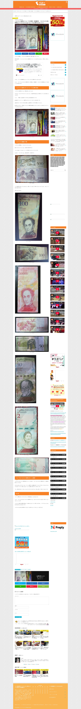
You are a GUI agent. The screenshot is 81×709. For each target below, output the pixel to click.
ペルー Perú (52, 64)
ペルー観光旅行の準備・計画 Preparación (57, 69)
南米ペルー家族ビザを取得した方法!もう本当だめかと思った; (60, 131)
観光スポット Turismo (54, 74)
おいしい (63, 157)
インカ (63, 158)
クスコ (54, 159)
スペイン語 (52, 160)
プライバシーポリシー (53, 691)
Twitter (30, 664)
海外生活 (60, 165)
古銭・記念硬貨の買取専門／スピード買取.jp (22, 551)
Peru (55, 157)
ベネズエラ (23, 569)
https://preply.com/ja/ (53, 531)
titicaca (60, 157)
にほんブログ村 (17, 528)
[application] (58, 455)
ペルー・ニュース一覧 (53, 694)
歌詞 (55, 165)
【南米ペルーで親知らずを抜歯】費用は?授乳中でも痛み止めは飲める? (60, 113)
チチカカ (63, 160)
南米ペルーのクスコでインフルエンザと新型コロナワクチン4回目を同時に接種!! (60, 109)
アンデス (60, 158)
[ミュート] (62, 454)
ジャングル (62, 159)
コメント (16, 596)
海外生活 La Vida (18, 569)
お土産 (54, 158)
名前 (16, 605)
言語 (55, 166)
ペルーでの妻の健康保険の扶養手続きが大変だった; (60, 122)
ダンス (60, 160)
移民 (29, 569)
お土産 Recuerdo (55, 704)
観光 (62, 165)
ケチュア (57, 159)
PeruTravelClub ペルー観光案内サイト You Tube (40, 8)
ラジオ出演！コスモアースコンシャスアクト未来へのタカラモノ (60, 135)
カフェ (51, 159)
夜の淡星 (51, 505)
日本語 (51, 165)
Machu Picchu (52, 157)
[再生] (51, 454)
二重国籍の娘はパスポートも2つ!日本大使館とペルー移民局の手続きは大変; (60, 126)
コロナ (59, 159)
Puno (57, 157)
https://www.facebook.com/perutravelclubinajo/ (57, 446)
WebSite (26, 664)
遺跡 (57, 166)
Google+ (38, 664)
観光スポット (52, 166)
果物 (53, 165)
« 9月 (33, 695)
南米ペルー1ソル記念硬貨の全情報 (60, 118)
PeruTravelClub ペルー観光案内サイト (60, 440)
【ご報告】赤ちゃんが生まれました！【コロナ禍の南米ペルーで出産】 (60, 149)
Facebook (33, 664)
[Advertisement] (58, 51)
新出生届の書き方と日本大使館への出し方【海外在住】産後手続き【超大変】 (60, 140)
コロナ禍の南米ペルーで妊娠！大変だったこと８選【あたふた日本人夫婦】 (60, 145)
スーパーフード (56, 160)
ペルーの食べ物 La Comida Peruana (56, 67)
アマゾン (57, 158)
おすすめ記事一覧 (52, 697)
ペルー (27, 569)
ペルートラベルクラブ (22, 707)
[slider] (64, 455)
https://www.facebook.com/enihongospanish (57, 431)
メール (16, 609)
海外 (57, 165)
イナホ (22, 658)
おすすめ (52, 158)
